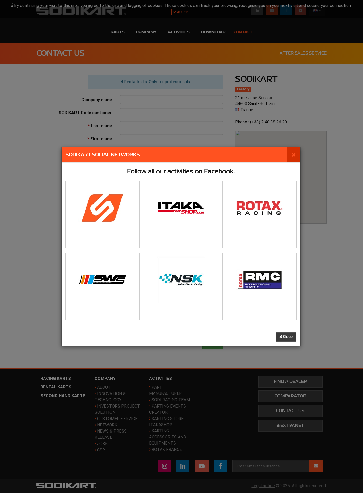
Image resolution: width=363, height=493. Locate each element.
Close (287, 336)
